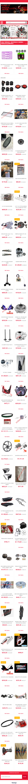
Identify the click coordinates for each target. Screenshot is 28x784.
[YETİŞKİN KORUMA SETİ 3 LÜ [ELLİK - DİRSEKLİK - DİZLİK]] (7, 86)
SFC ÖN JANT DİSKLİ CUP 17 (7, 455)
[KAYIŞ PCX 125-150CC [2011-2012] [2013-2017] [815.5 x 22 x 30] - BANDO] (7, 723)
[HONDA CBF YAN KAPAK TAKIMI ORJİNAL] (7, 474)
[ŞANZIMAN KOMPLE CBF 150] (20, 446)
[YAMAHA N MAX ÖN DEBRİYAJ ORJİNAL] (20, 557)
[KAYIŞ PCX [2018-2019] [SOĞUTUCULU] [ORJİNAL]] (7, 419)
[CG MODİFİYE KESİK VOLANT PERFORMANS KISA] (20, 142)
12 (24, 37)
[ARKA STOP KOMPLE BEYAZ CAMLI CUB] (20, 723)
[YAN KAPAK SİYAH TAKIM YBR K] (7, 668)
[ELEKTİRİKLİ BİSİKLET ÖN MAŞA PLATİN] (7, 280)
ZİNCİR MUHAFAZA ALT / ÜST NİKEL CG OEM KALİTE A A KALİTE (7, 651)
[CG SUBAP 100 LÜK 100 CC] (7, 336)
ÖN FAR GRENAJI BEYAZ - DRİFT (21, 649)
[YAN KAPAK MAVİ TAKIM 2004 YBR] (7, 308)
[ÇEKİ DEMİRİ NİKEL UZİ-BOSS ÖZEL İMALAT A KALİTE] (20, 696)
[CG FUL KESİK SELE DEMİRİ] (20, 502)
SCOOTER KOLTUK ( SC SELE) (7, 150)
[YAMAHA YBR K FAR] (20, 391)
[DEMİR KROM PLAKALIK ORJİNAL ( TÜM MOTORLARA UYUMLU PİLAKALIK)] (7, 114)
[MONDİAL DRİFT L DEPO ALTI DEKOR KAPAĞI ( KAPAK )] (20, 613)
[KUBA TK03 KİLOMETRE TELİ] (20, 169)
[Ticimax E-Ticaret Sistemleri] (14, 783)
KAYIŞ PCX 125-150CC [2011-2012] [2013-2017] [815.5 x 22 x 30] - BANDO (7, 734)
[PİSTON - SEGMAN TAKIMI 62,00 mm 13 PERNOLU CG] (20, 419)
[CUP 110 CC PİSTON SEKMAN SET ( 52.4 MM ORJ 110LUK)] (20, 197)
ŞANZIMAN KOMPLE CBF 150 (21, 455)
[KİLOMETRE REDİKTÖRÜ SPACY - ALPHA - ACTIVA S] (20, 336)
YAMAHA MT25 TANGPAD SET (7, 538)
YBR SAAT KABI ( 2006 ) (7, 704)
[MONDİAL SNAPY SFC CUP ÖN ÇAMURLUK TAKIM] (20, 363)
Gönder (24, 776)
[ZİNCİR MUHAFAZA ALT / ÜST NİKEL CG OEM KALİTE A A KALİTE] (7, 640)
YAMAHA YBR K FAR (21, 400)
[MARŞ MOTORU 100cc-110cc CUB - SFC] (7, 225)
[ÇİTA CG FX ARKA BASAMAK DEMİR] (7, 253)
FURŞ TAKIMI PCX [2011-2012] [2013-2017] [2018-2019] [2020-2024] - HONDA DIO (9, 66)
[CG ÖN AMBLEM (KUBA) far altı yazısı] (7, 169)
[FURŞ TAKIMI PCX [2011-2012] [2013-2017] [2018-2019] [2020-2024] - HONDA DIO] (9, 55)
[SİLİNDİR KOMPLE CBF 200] (20, 253)
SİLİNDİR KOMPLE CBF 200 (21, 261)
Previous (2, 32)
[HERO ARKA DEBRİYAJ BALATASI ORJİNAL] (20, 585)
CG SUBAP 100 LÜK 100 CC (7, 344)
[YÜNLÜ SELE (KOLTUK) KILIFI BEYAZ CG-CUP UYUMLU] (20, 474)
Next (25, 32)
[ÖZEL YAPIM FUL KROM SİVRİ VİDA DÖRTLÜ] (20, 751)
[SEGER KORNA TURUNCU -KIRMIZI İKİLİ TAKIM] (20, 86)
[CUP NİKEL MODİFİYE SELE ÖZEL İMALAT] (7, 502)
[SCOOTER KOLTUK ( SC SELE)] (7, 142)
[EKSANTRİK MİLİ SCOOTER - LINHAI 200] (7, 751)
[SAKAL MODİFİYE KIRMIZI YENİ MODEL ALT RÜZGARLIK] (7, 391)
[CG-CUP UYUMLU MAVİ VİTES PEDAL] (20, 114)
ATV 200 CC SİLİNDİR (7, 372)
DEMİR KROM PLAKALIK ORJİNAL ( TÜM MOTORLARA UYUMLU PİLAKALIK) (7, 125)
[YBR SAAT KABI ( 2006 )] (7, 696)
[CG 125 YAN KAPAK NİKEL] (7, 197)
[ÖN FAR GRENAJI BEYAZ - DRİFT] (20, 640)
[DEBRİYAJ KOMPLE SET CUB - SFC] (20, 225)
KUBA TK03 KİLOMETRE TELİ (20, 178)
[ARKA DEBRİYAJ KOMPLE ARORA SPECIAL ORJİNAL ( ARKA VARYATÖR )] (7, 557)
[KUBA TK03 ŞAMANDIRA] (20, 280)
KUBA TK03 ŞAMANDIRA (21, 289)
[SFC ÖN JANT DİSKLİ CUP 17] (7, 446)
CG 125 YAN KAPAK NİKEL (7, 206)
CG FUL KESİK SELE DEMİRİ (21, 511)
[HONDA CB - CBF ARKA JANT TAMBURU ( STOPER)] (20, 308)
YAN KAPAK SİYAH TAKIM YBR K (7, 677)
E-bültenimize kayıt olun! (14, 772)
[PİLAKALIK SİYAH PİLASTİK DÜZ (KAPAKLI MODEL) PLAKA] (7, 613)
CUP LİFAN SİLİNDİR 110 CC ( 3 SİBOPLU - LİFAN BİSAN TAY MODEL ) (21, 540)
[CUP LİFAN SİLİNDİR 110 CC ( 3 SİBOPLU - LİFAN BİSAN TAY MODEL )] (20, 529)
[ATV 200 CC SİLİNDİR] (7, 363)
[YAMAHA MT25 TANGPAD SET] (7, 529)
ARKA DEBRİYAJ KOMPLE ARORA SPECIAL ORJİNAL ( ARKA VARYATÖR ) (7, 568)
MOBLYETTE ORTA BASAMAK (21, 677)
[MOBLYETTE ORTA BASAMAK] (20, 668)
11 (22, 37)
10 (20, 37)
